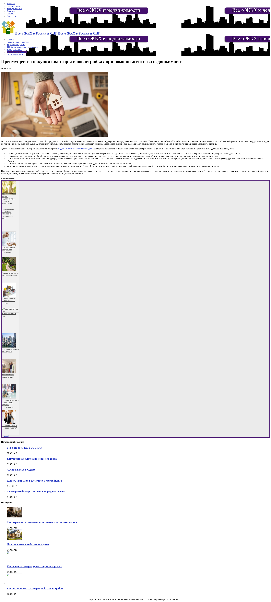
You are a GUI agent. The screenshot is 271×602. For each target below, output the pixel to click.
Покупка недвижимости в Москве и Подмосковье (8, 200)
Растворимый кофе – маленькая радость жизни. (36, 491)
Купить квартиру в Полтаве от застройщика (34, 480)
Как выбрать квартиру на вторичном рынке (34, 566)
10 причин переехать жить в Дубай (10, 350)
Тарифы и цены (14, 49)
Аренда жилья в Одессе (21, 469)
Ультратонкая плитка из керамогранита (32, 458)
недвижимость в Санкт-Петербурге (75, 148)
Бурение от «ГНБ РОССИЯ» (24, 447)
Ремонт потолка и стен (9, 315)
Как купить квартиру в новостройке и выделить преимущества (10, 403)
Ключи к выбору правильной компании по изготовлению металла (8, 213)
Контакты (11, 16)
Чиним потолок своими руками (8, 376)
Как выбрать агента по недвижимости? (9, 427)
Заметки (11, 11)
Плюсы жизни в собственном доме (28, 544)
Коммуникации (14, 8)
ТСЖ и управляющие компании (22, 47)
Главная (10, 39)
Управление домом (16, 44)
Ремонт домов (13, 6)
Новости (11, 3)
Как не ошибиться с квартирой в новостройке (35, 588)
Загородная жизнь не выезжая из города (10, 274)
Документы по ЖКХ (17, 54)
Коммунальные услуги (18, 42)
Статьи (10, 13)
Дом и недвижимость (17, 52)
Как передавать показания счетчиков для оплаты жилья (42, 522)
